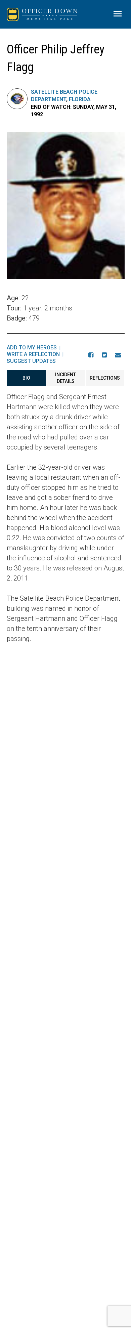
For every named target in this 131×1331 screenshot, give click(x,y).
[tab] (26, 378)
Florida (80, 99)
